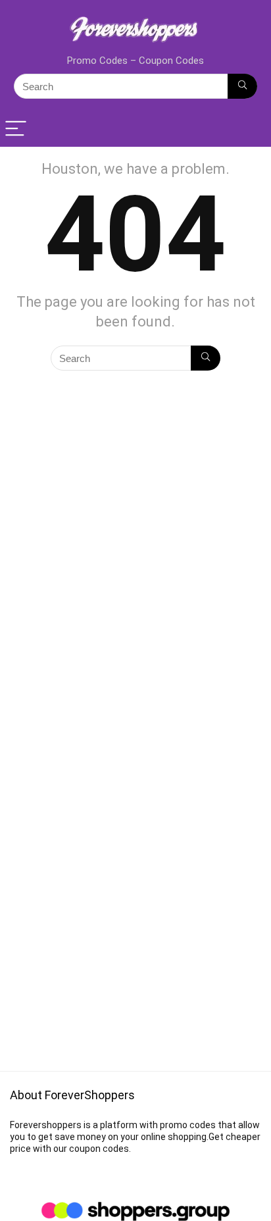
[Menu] (16, 129)
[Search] (242, 86)
